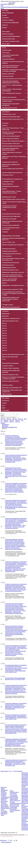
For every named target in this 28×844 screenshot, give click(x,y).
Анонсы (4, 403)
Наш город (2, 6)
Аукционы (5, 231)
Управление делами (7, 76)
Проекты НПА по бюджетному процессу (13, 141)
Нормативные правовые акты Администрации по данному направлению (10, 299)
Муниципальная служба (9, 197)
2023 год (4, 328)
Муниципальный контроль (9, 251)
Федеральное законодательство (11, 318)
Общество (5, 25)
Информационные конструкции (11, 235)
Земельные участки (7, 175)
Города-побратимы (7, 184)
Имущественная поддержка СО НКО (12, 289)
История (4, 15)
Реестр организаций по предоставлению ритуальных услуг (13, 259)
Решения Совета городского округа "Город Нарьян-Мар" (12, 132)
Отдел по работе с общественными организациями (12, 89)
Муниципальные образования (10, 186)
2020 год (4, 335)
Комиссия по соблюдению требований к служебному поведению (13, 377)
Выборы (4, 27)
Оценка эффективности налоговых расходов (12, 153)
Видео (3, 407)
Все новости (5, 400)
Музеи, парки (6, 43)
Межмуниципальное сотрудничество (12, 179)
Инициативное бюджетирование (11, 307)
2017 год (4, 343)
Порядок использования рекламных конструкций (12, 222)
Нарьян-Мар (4, 4)
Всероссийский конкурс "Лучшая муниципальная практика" (11, 192)
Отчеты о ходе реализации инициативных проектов (9, 279)
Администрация (6, 50)
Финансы (4, 125)
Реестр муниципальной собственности (12, 168)
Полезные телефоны (8, 20)
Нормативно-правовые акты (10, 270)
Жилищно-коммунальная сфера (11, 116)
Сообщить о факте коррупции (10, 368)
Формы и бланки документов (10, 381)
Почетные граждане (7, 34)
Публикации (5, 410)
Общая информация (8, 12)
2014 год (4, 350)
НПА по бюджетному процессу (10, 138)
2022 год (4, 330)
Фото (3, 405)
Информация (23, 7)
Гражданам (17, 7)
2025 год (4, 323)
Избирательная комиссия (9, 97)
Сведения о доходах (7, 365)
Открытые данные (7, 385)
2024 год (4, 325)
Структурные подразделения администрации (10, 55)
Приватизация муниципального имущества (11, 165)
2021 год (4, 333)
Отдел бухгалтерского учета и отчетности (13, 78)
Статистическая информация (10, 22)
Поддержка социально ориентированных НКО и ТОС (13, 239)
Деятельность (10, 7)
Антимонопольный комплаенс (10, 262)
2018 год (4, 340)
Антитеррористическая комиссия (11, 253)
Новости (4, 188)
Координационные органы (9, 107)
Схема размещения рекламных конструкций (11, 228)
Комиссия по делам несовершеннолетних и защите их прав (13, 100)
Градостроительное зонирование (11, 216)
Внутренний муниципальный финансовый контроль (10, 149)
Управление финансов (8, 59)
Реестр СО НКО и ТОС (8, 242)
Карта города (6, 31)
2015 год (4, 348)
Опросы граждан (7, 394)
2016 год (4, 345)
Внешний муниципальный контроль (12, 146)
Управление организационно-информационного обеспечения (11, 81)
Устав (3, 359)
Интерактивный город (8, 38)
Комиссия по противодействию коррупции (11, 371)
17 (13, 771)
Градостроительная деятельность (11, 213)
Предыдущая (4, 771)
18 (15, 771)
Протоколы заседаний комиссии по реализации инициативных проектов (12, 275)
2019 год (4, 338)
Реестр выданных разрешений (10, 225)
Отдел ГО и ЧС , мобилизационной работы (12, 85)
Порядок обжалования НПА (10, 356)
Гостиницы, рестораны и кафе (10, 41)
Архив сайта (12, 2)
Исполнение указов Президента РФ (12, 387)
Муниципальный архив (8, 248)
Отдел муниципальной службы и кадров (13, 199)
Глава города (5, 52)
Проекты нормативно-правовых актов (13, 354)
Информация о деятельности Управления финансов (14, 157)
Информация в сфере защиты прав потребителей (12, 390)
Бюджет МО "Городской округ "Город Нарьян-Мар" (13, 128)
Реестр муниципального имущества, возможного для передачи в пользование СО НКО (13, 293)
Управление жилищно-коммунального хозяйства (13, 62)
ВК (11, 840)
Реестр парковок (7, 256)
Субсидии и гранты (7, 304)
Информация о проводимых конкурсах (13, 272)
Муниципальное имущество (10, 162)
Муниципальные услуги (9, 114)
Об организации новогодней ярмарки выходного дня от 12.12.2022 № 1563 (15, 678)
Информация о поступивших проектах (13, 285)
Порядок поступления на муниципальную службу (14, 202)
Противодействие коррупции (10, 363)
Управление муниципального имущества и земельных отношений (13, 70)
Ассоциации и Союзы (8, 181)
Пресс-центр (5, 398)
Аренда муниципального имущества (12, 172)
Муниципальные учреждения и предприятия (11, 104)
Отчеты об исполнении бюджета (11, 136)
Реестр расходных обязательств (11, 143)
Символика (5, 17)
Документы (5, 316)
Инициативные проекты (9, 267)
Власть (5, 7)
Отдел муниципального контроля (11, 93)
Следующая (19, 771)
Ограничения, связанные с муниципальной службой (9, 206)
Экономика (5, 123)
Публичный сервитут (8, 265)
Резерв (4, 209)
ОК (16, 840)
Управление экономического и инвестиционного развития (10, 66)
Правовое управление (8, 73)
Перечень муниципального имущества (13, 244)
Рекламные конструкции (9, 218)
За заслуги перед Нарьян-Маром (11, 36)
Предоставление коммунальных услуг (12, 119)
